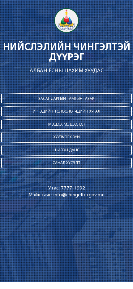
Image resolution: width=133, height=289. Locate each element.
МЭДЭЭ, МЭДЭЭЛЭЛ (66, 124)
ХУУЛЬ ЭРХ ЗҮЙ (66, 137)
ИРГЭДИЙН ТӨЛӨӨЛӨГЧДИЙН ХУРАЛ (66, 111)
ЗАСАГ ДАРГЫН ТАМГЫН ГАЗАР (66, 98)
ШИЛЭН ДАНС (66, 150)
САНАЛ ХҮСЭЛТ (66, 162)
